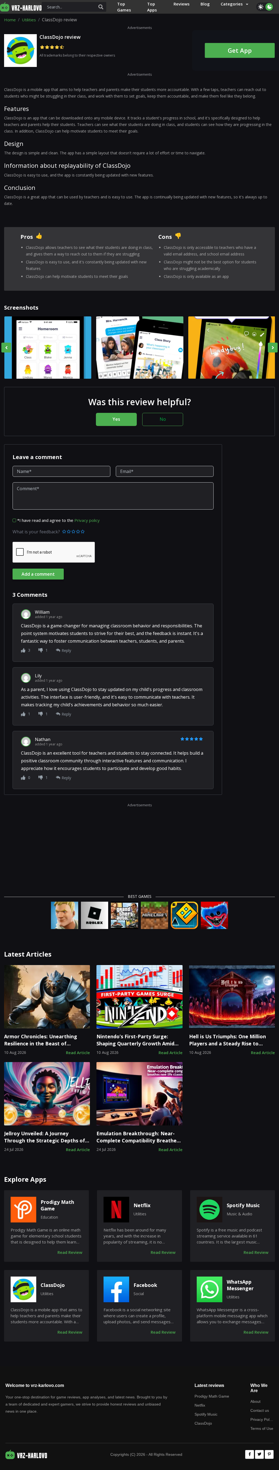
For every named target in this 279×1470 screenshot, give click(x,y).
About (255, 1401)
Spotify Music (243, 1205)
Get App (240, 50)
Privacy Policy (262, 1419)
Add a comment (38, 574)
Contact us (259, 1410)
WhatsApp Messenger (240, 1285)
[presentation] (6, 347)
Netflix (142, 1205)
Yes (116, 419)
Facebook (145, 1285)
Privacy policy (87, 520)
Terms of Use (261, 1428)
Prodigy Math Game (57, 1205)
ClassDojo (53, 1285)
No (163, 419)
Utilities (29, 19)
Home (10, 19)
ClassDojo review (60, 37)
